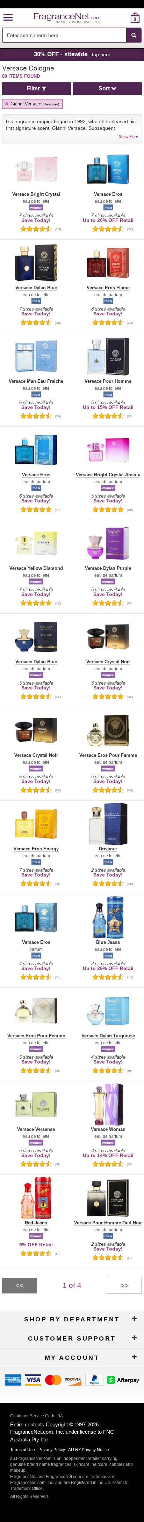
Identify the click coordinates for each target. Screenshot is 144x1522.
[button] (8, 17)
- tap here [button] (72, 54)
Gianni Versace (34, 103)
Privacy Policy (51, 1449)
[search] (124, 18)
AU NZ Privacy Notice (88, 1449)
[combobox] (72, 35)
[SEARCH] (134, 35)
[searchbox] (64, 35)
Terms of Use (22, 1449)
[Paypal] (94, 1379)
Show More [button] (128, 136)
